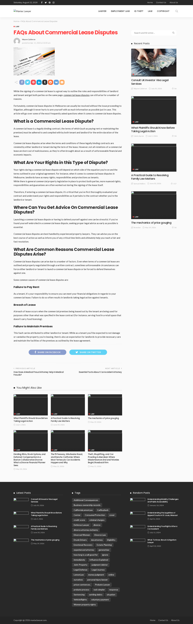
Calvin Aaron (139, 136)
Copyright (163, 11)
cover (112, 515)
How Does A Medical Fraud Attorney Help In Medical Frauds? (39, 373)
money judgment (96, 574)
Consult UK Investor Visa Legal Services (149, 81)
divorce (96, 525)
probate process (81, 589)
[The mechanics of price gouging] (105, 405)
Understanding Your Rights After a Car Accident (162, 527)
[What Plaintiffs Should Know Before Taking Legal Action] (31, 405)
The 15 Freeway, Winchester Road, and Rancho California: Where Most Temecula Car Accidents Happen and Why (67, 458)
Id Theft (138, 11)
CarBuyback (102, 510)
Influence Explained (98, 559)
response (113, 589)
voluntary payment (100, 599)
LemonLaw (79, 574)
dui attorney (97, 540)
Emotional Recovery (83, 545)
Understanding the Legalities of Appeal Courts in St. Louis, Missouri (162, 514)
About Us (174, 2)
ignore (105, 554)
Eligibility (111, 540)
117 (174, 183)
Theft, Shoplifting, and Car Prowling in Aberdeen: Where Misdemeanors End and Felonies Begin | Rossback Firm (103, 458)
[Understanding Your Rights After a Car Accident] (137, 530)
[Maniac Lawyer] (22, 11)
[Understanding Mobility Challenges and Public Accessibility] (137, 503)
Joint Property (80, 564)
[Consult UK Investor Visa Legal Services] (153, 63)
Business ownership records (87, 505)
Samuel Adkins (140, 183)
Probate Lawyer (102, 584)
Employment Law (120, 11)
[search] (176, 11)
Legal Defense (80, 569)
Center (77, 515)
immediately (79, 559)
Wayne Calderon (28, 39)
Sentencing (79, 594)
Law (150, 11)
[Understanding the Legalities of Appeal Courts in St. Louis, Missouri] (137, 516)
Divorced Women (82, 535)
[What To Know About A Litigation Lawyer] (137, 544)
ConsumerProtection (95, 515)
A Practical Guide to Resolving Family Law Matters (65, 419)
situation (111, 594)
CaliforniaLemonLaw (83, 510)
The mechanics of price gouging (103, 418)
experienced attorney (84, 550)
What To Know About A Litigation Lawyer (161, 541)
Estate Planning (104, 545)
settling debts (95, 594)
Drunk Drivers (80, 540)
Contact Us (161, 2)
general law (104, 550)
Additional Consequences (86, 500)
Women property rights (85, 604)
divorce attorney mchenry (86, 530)
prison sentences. (82, 584)
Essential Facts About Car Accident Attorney (100, 372)
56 (175, 88)
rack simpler (99, 589)
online (111, 574)
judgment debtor (100, 564)
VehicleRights (80, 599)
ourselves (78, 579)
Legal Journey (98, 569)
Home (150, 2)
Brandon (137, 227)
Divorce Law (100, 535)
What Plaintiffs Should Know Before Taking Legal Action (31, 419)
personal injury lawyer (97, 579)
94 (175, 136)
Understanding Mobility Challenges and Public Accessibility (162, 500)
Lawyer (102, 11)
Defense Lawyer (81, 525)
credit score (79, 520)
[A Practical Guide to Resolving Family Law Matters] (68, 405)
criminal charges (96, 520)
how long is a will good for (86, 554)
